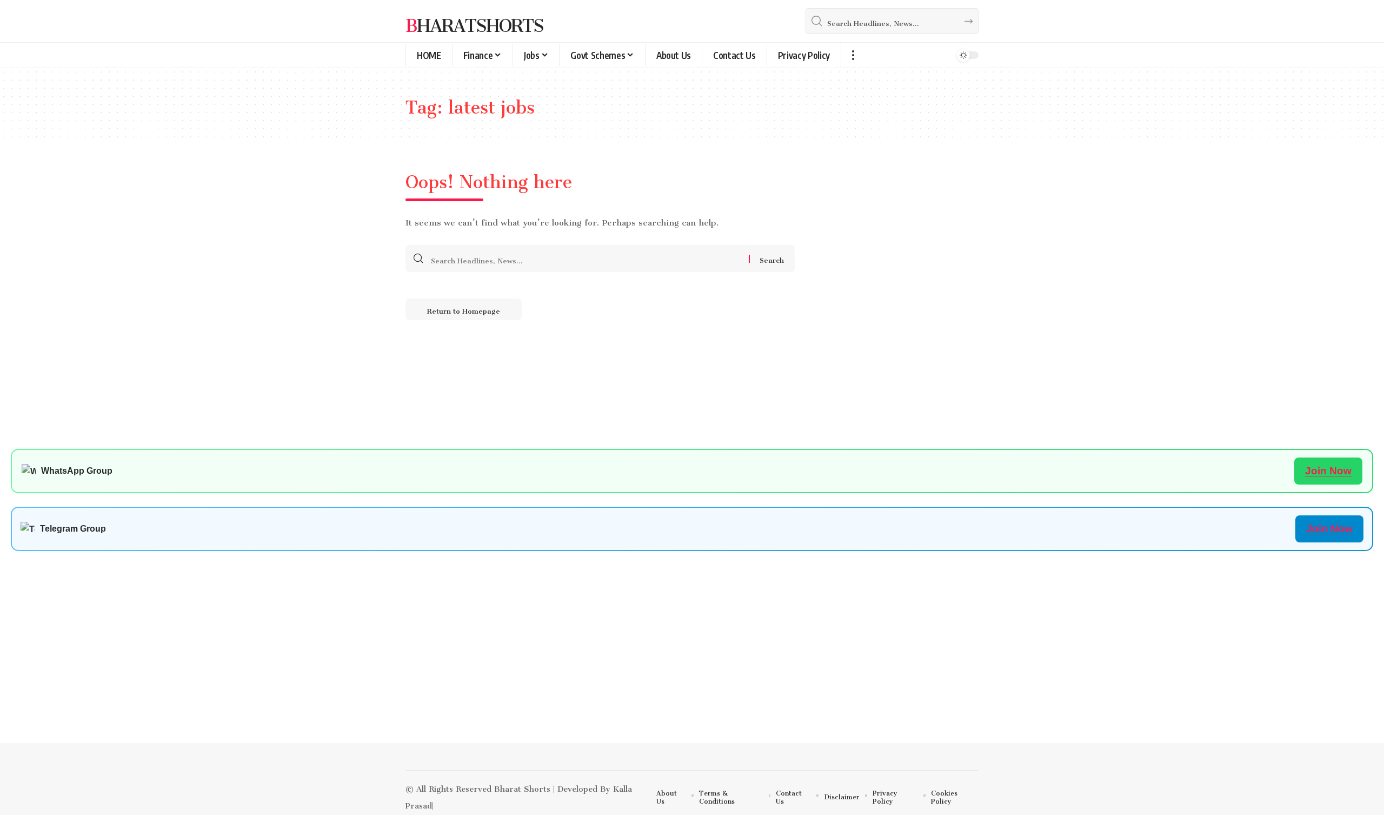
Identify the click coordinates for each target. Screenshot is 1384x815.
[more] (853, 55)
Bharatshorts (474, 21)
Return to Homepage (463, 309)
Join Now (1328, 470)
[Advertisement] (335, 667)
